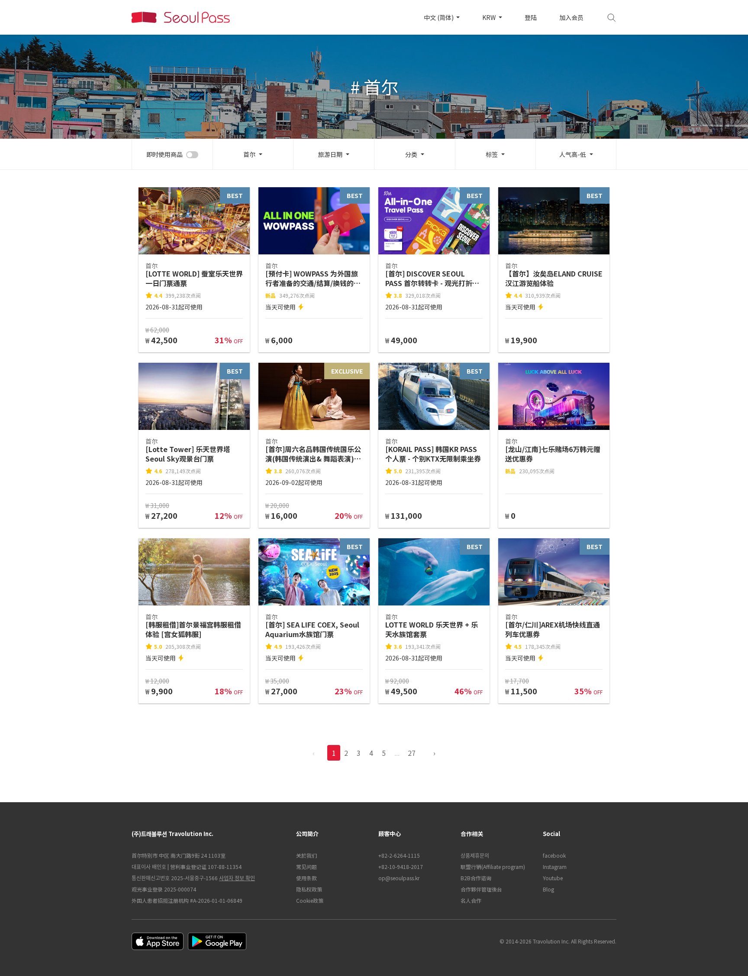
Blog (548, 889)
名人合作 (471, 900)
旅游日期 (330, 154)
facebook (554, 855)
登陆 (531, 17)
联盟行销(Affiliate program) (493, 866)
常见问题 (306, 866)
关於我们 (306, 855)
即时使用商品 (164, 154)
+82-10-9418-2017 (400, 866)
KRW (489, 17)
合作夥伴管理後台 (481, 889)
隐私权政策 (309, 889)
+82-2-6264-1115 (399, 855)
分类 (411, 154)
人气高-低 (572, 154)
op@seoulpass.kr (398, 878)
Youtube (553, 878)
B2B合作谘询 (476, 878)
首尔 (249, 154)
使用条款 (306, 878)
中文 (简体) (439, 17)
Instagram (555, 866)
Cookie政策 (309, 900)
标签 (492, 154)
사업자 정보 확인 (237, 878)
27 (412, 753)
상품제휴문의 (475, 855)
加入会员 (571, 17)
